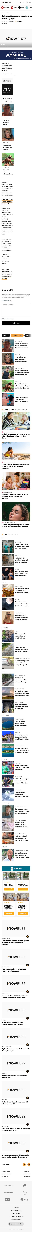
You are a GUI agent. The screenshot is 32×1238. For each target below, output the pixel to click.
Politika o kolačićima (16, 1219)
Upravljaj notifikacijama (17, 1224)
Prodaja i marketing (16, 1210)
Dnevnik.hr (6, 7)
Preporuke (26, 1174)
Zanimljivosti (6, 1174)
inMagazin (5, 1177)
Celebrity (27, 1171)
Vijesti (15, 7)
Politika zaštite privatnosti (16, 1216)
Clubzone (27, 1177)
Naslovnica (6, 1171)
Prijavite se (16, 323)
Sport (22, 7)
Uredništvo (16, 1208)
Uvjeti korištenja (16, 1213)
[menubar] (26, 2)
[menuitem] (26, 2)
